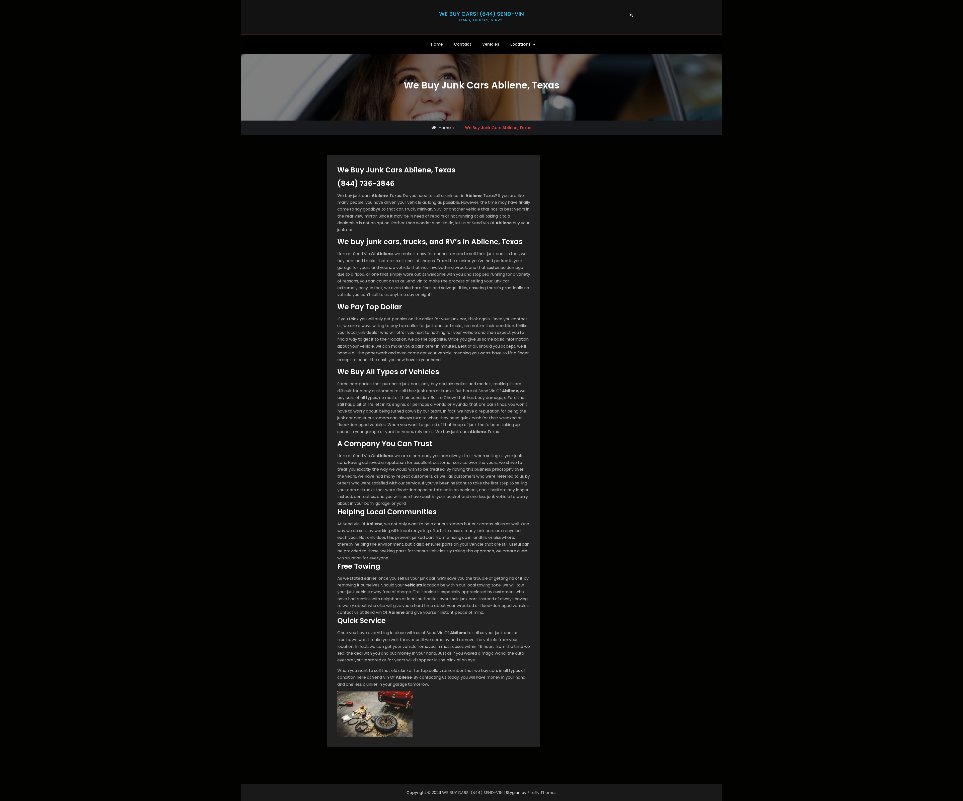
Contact (462, 44)
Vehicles (490, 44)
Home (437, 44)
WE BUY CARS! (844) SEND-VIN (481, 14)
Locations (520, 44)
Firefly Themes (541, 792)
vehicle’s (413, 585)
